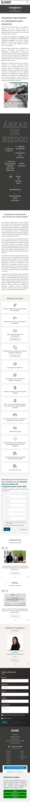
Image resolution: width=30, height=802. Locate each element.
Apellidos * (4, 684)
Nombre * (4, 677)
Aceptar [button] (15, 791)
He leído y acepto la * (14, 525)
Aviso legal (15, 734)
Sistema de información (15, 742)
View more (15, 556)
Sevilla (22, 753)
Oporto (22, 751)
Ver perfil (15, 660)
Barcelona (8, 753)
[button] (1, 577)
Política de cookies (15, 738)
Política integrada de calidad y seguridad (15, 740)
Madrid (8, 759)
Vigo (22, 755)
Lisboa (8, 757)
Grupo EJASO (10, 523)
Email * (3, 691)
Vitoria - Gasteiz (22, 757)
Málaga (8, 760)
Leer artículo (15, 573)
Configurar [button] (15, 797)
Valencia (8, 762)
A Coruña (8, 751)
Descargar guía (15, 339)
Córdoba (8, 755)
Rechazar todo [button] (15, 794)
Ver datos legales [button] (22, 529)
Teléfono (4, 698)
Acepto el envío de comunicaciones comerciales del (15, 522)
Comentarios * (5, 705)
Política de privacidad (15, 736)
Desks (22, 759)
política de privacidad (18, 525)
